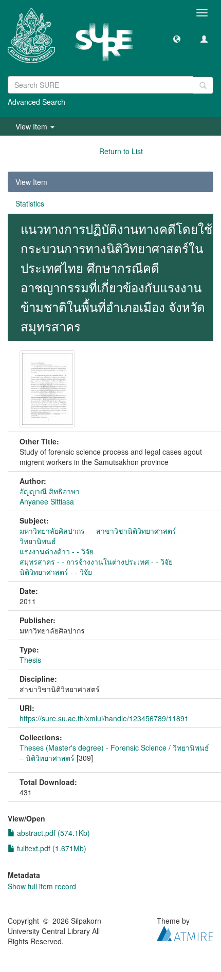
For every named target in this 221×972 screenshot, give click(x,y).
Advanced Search (36, 102)
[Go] (203, 85)
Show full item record (42, 886)
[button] (177, 38)
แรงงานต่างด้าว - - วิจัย (57, 551)
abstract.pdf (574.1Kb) (52, 833)
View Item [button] (32, 126)
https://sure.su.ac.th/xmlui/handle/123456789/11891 (104, 718)
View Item (31, 182)
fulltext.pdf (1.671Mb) (50, 848)
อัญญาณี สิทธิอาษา (50, 491)
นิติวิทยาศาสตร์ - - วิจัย (56, 572)
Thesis (30, 660)
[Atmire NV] (185, 932)
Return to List (121, 151)
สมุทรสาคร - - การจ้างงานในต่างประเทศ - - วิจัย (96, 561)
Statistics (29, 203)
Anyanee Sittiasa (47, 501)
